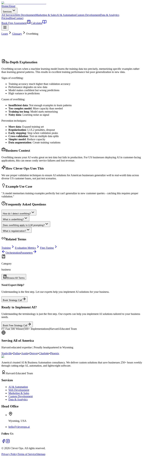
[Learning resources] (44, 23)
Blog (12, 18)
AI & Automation (66, 14)
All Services (8, 14)
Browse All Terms (16, 278)
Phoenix (54, 353)
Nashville (6, 353)
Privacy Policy (9, 454)
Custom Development (88, 14)
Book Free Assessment (14, 23)
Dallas (16, 353)
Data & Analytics (109, 14)
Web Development (25, 14)
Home (4, 6)
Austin (24, 353)
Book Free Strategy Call (15, 325)
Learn (4, 33)
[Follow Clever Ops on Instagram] (8, 442)
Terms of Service (27, 454)
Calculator (36, 23)
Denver (34, 353)
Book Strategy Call (12, 300)
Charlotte (44, 353)
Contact (19, 18)
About (11, 6)
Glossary (17, 33)
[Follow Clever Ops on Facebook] (3, 442)
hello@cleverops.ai (19, 426)
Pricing (5, 18)
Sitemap (40, 454)
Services (7, 11)
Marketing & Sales (46, 14)
